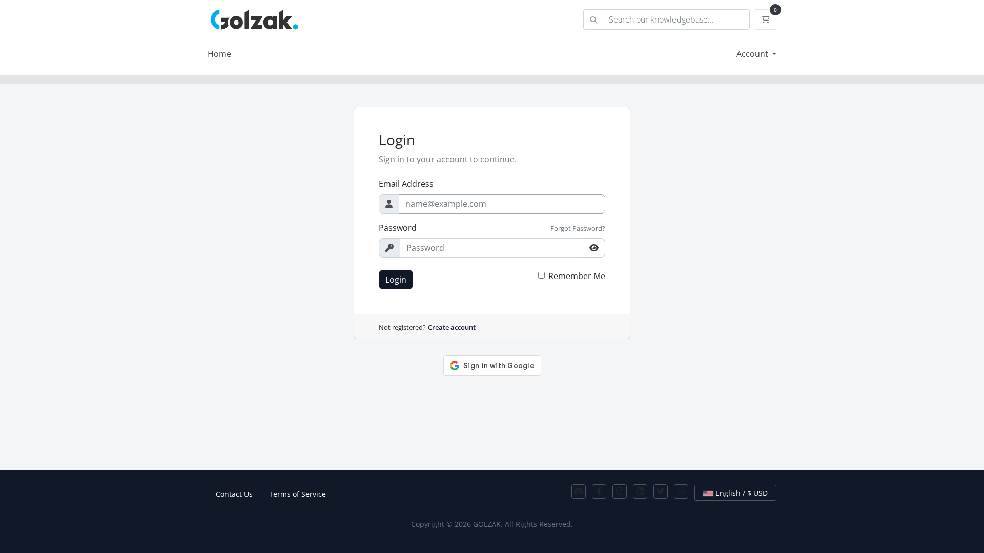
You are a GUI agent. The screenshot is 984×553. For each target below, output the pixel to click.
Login (395, 279)
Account (753, 53)
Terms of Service (297, 494)
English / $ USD (740, 493)
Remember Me (576, 276)
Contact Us (234, 494)
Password (398, 227)
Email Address (406, 183)
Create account (452, 327)
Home (219, 53)
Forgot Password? (577, 228)
